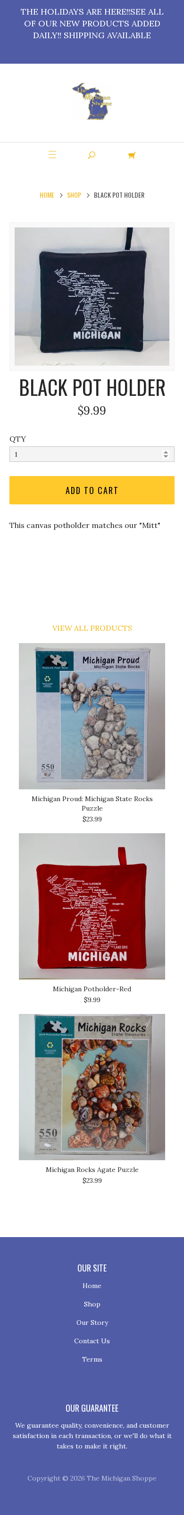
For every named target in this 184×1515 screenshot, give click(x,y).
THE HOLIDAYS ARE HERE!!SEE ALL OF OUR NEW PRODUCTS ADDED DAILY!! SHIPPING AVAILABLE (92, 23)
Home (47, 195)
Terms (92, 1359)
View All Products (92, 628)
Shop (74, 195)
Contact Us (92, 1341)
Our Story (92, 1322)
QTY (17, 439)
